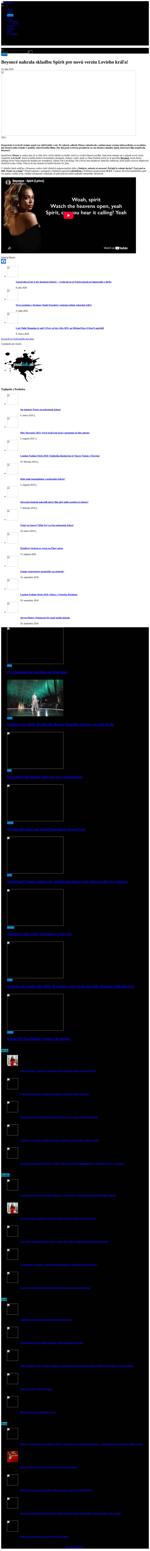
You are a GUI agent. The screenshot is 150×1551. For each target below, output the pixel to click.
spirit (20, 339)
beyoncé (5, 339)
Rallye (16, 23)
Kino (9, 18)
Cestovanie (12, 20)
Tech (9, 31)
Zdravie (10, 28)
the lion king (28, 339)
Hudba (10, 15)
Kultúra (10, 26)
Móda (9, 10)
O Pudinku (12, 34)
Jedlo (9, 12)
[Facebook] (75, 261)
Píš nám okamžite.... (75, 1547)
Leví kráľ (13, 339)
